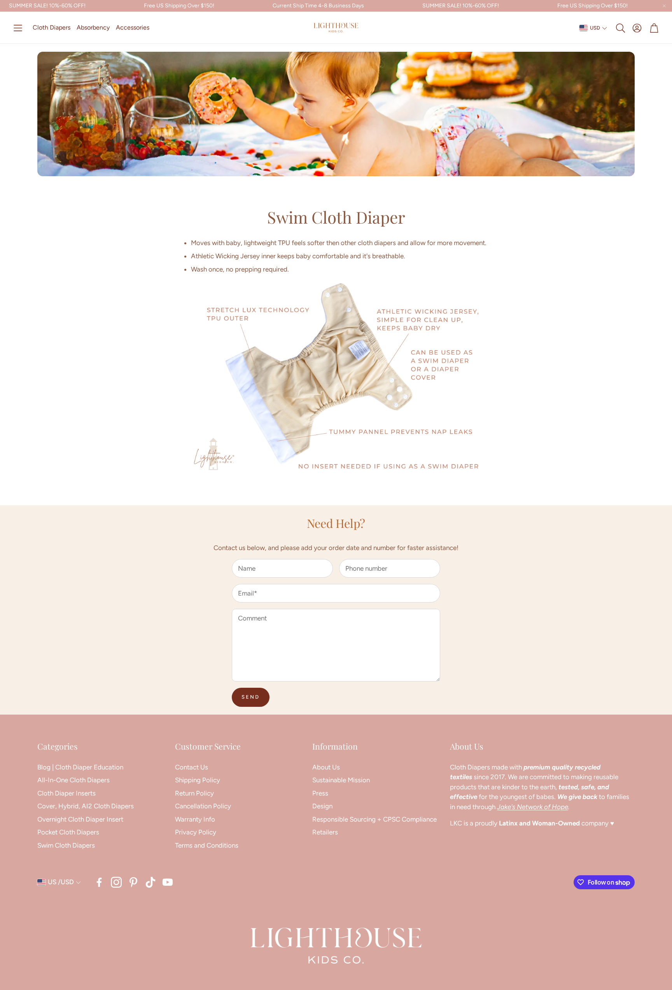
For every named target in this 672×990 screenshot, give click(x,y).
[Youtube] (167, 882)
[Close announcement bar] (664, 6)
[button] (17, 28)
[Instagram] (116, 882)
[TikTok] (150, 882)
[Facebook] (99, 882)
